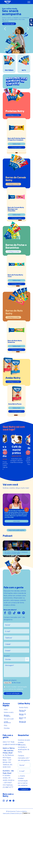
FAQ (5, 725)
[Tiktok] (7, 801)
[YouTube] (10, 801)
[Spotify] (13, 801)
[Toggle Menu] (29, 2)
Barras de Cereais (22, 711)
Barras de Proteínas (22, 722)
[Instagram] (4, 801)
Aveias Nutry (23, 707)
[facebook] (5, 612)
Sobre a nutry (8, 712)
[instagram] (9, 612)
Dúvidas (7, 728)
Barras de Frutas (22, 714)
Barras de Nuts (22, 718)
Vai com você (9, 718)
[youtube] (19, 612)
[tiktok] (14, 612)
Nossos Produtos (7, 716)
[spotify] (23, 612)
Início (6, 709)
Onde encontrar (7, 722)
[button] (5, 64)
